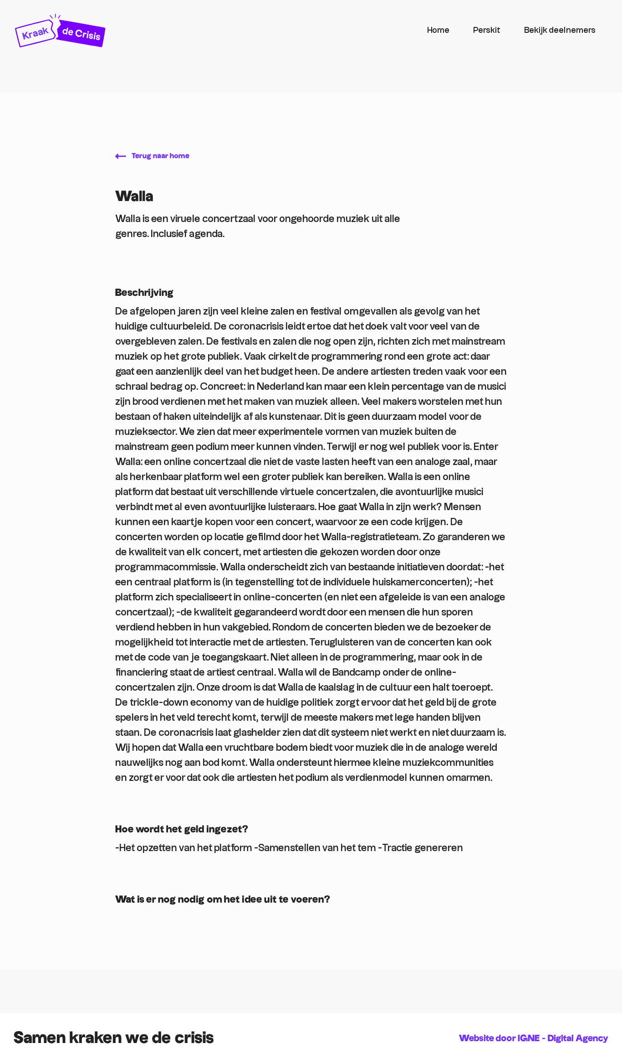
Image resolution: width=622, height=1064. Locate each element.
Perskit (486, 30)
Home (438, 30)
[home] (215, 30)
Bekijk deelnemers (560, 30)
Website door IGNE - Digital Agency (533, 1038)
